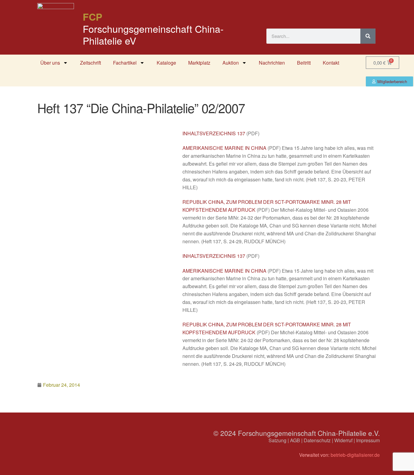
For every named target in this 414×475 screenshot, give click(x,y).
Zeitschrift (90, 62)
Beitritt (304, 62)
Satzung (277, 440)
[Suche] (368, 36)
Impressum (368, 440)
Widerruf (343, 440)
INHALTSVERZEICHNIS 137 (213, 133)
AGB (295, 440)
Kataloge (166, 62)
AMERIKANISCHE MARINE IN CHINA (224, 147)
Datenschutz (317, 440)
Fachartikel (125, 62)
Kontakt (331, 62)
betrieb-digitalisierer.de (355, 454)
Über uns (50, 62)
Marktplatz (199, 62)
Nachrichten (272, 62)
